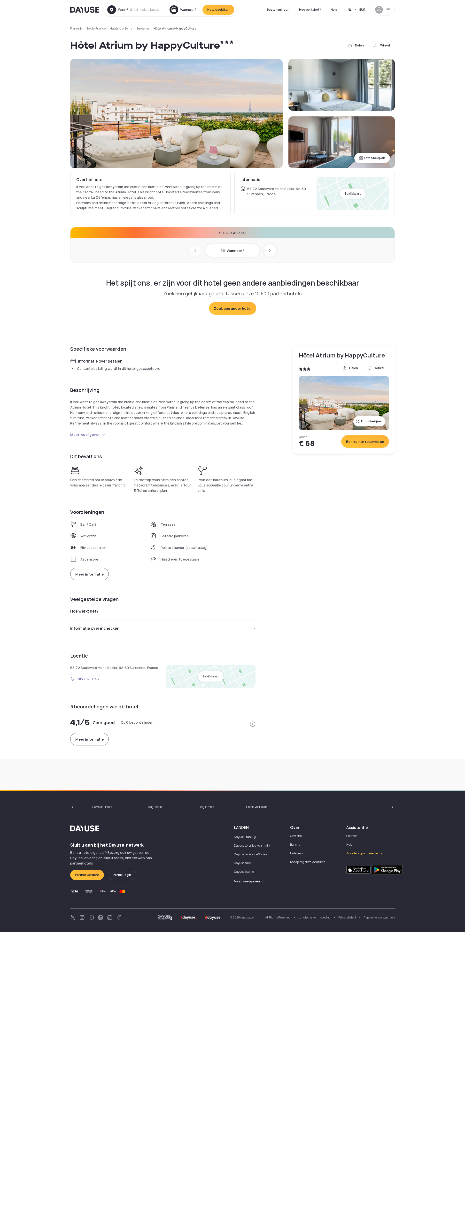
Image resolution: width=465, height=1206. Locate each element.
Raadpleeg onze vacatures (307, 862)
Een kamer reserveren (365, 441)
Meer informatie (89, 574)
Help (334, 10)
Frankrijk (76, 28)
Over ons (296, 836)
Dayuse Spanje (244, 872)
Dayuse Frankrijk (245, 837)
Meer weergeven (85, 434)
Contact (351, 836)
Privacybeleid (347, 917)
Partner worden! (87, 875)
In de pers (296, 853)
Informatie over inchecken (94, 628)
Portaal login (122, 875)
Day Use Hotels (102, 807)
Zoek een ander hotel (232, 308)
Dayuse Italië (242, 863)
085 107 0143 (88, 679)
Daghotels (155, 807)
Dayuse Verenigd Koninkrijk (252, 845)
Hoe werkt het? (310, 10)
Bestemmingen (278, 10)
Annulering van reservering (364, 853)
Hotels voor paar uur (259, 807)
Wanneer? (235, 250)
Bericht (295, 844)
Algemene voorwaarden (379, 917)
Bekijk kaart (353, 193)
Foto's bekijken (374, 158)
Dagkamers (206, 807)
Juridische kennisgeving (314, 917)
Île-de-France (96, 28)
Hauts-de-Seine (121, 28)
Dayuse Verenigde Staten (250, 854)
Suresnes (142, 28)
